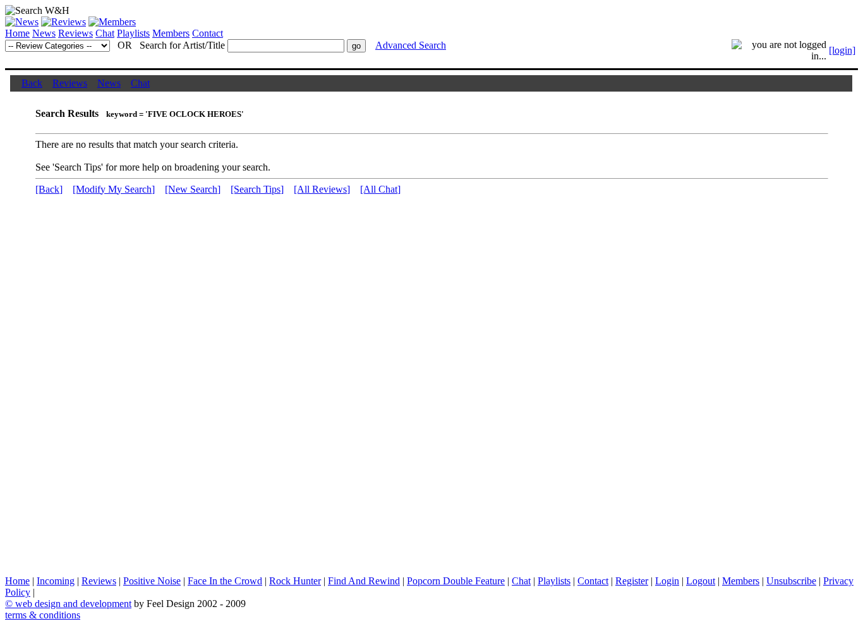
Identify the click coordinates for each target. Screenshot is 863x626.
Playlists (133, 33)
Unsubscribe (791, 580)
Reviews (75, 33)
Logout (700, 580)
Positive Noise (152, 580)
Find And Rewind (364, 580)
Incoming (56, 580)
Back (31, 83)
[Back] (49, 189)
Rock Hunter (295, 580)
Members (171, 33)
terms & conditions (42, 615)
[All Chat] (380, 189)
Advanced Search (410, 45)
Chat (104, 33)
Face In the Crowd (225, 580)
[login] (842, 50)
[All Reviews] (322, 189)
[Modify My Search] (114, 189)
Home (17, 33)
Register (631, 580)
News (44, 33)
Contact (207, 33)
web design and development (73, 603)
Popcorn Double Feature (456, 580)
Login (667, 580)
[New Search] (192, 189)
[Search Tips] (257, 189)
